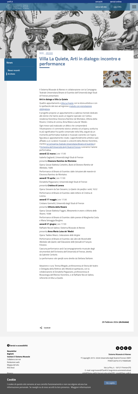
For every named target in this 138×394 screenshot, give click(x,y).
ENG (119, 6)
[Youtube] (121, 348)
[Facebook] (125, 348)
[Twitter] (117, 348)
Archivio (49, 53)
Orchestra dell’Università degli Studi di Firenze (60, 146)
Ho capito (110, 382)
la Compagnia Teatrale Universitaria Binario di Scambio (70, 143)
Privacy (10, 373)
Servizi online (115, 1)
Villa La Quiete (67, 103)
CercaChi (98, 1)
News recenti (14, 70)
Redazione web (13, 362)
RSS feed (10, 367)
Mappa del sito (13, 364)
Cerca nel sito (101, 6)
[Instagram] (130, 348)
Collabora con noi (14, 359)
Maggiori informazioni (81, 387)
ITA (115, 6)
